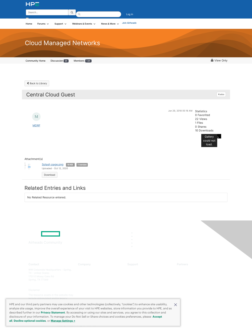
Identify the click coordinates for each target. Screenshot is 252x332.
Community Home (35, 60)
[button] (175, 304)
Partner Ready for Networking (194, 279)
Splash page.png (52, 164)
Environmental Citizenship (92, 284)
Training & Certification (140, 279)
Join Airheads (129, 22)
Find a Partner (185, 269)
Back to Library (38, 83)
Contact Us (84, 279)
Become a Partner (187, 274)
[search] (72, 12)
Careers (82, 274)
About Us (83, 269)
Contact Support (136, 274)
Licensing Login (136, 289)
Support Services (137, 269)
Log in (129, 14)
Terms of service (87, 295)
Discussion (59, 60)
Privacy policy (86, 289)
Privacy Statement (53, 312)
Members (82, 60)
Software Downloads (139, 284)
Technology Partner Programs (193, 284)
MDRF (36, 125)
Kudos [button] (221, 94)
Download (49, 174)
